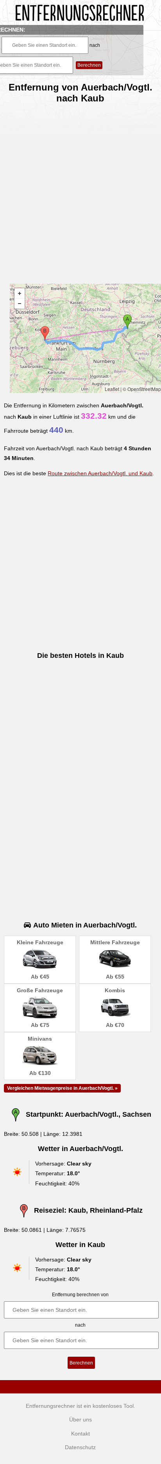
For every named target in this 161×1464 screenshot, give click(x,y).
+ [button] (19, 293)
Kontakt (80, 1433)
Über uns (80, 1419)
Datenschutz (80, 1447)
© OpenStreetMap (142, 389)
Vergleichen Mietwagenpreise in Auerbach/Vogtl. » (62, 1088)
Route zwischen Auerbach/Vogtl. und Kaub (100, 473)
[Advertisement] (80, 190)
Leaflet (112, 389)
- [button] (19, 303)
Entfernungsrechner (50, 1406)
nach (94, 45)
